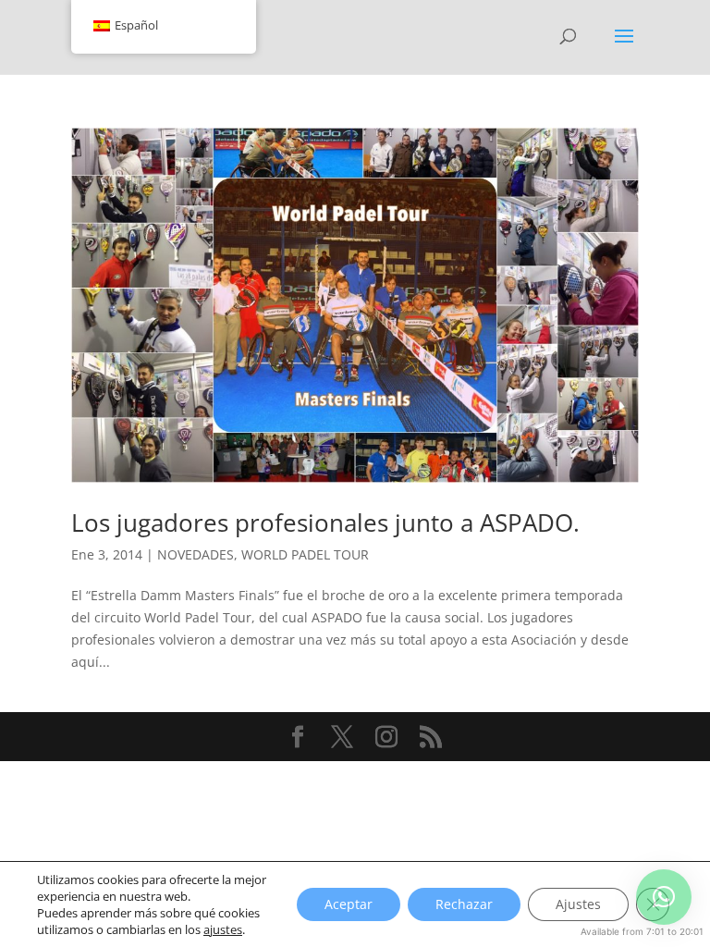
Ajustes (578, 904)
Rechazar (464, 904)
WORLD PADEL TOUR (305, 554)
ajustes (222, 929)
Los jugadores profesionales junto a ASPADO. (325, 522)
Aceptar (348, 904)
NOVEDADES (195, 554)
